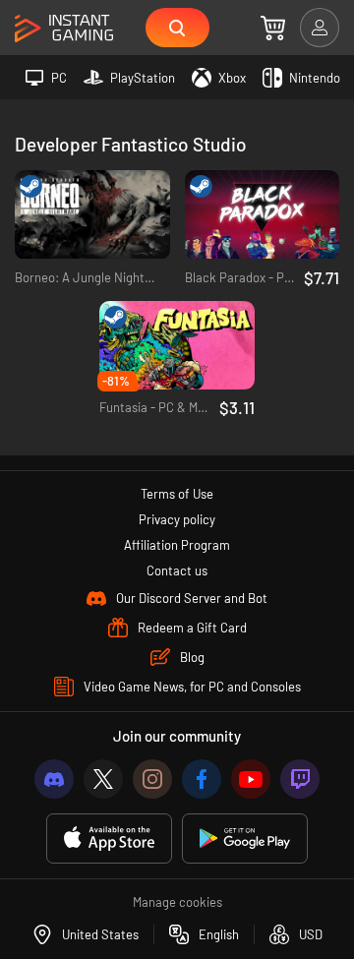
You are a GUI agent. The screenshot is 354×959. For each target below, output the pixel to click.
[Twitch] (300, 779)
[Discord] (54, 779)
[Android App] (245, 838)
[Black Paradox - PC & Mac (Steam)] (262, 215)
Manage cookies (177, 902)
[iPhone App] (109, 838)
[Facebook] (201, 779)
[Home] (64, 29)
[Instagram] (152, 779)
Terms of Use (177, 494)
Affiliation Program (177, 545)
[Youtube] (250, 779)
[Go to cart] (273, 27)
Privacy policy (177, 519)
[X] (103, 779)
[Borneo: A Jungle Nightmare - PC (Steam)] (92, 215)
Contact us (177, 570)
